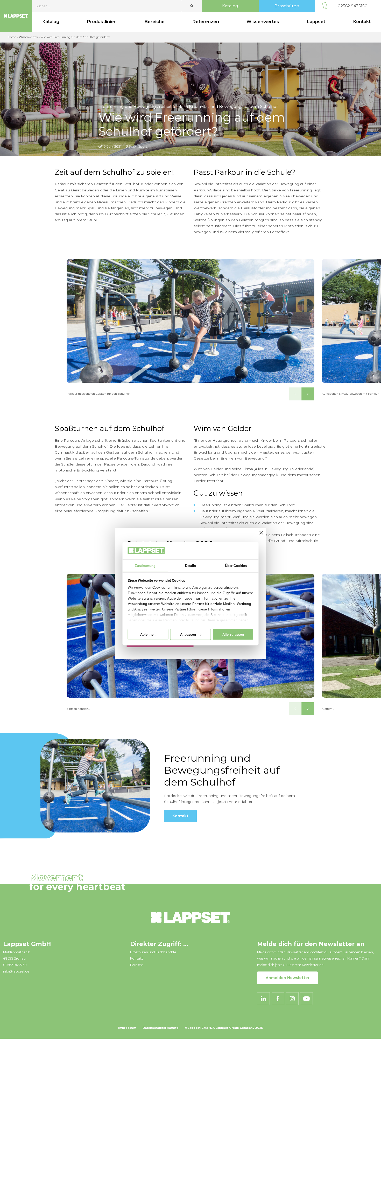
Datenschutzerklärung (161, 1028)
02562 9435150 (353, 5)
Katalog (230, 5)
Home (12, 37)
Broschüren (286, 5)
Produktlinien (102, 21)
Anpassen (188, 634)
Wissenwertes (262, 21)
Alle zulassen (233, 634)
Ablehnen (148, 634)
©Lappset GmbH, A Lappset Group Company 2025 (224, 1028)
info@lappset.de (16, 971)
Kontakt (180, 816)
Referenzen (205, 21)
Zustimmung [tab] (145, 565)
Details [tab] (190, 565)
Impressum (127, 1028)
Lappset (316, 21)
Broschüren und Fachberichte (153, 952)
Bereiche (154, 21)
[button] (295, 393)
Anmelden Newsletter (287, 978)
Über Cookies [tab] (236, 565)
